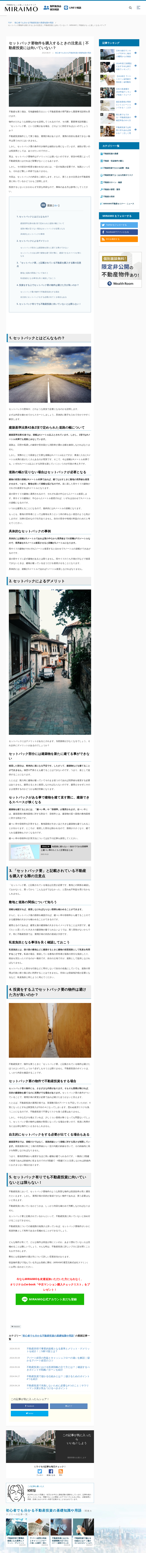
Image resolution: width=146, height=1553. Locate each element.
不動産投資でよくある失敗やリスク (118, 175)
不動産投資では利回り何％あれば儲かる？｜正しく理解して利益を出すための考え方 (123, 133)
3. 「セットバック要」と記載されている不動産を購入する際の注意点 (49, 264)
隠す (56, 205)
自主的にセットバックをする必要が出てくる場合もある (43, 297)
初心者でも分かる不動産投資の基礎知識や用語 (73, 53)
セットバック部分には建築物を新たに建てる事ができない (44, 247)
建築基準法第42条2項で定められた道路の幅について (42, 223)
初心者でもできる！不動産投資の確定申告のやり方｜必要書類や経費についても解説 (123, 120)
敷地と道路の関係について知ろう (34, 273)
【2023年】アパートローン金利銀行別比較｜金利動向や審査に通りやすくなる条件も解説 (123, 82)
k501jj (32, 1490)
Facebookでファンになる (117, 232)
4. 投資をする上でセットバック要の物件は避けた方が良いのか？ (48, 285)
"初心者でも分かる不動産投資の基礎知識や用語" (48, 1335)
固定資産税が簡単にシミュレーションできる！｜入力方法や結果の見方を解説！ (123, 107)
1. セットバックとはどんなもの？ (33, 216)
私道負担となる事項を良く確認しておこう (38, 278)
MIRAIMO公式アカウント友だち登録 (53, 1299)
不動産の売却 (108, 196)
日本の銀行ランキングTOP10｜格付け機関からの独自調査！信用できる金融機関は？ (123, 56)
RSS (60, 1475)
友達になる (51, 1475)
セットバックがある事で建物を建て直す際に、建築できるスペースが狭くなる (51, 254)
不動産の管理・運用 (111, 189)
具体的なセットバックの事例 (32, 234)
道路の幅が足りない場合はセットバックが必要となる (42, 228)
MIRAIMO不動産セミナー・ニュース (118, 203)
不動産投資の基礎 (110, 153)
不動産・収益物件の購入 (113, 161)
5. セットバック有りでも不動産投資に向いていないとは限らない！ (49, 303)
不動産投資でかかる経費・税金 (116, 168)
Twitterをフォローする (116, 224)
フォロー (39, 1475)
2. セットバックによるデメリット (33, 240)
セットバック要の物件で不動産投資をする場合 (39, 291)
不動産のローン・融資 (112, 182)
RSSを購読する (113, 239)
